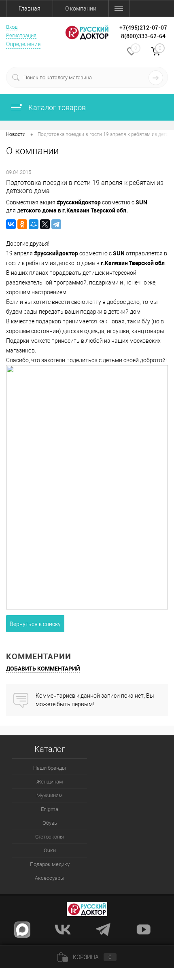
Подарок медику (50, 864)
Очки (50, 850)
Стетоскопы (49, 837)
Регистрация (21, 35)
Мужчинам (49, 795)
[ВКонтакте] (11, 224)
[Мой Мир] (33, 224)
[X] (45, 224)
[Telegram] (56, 224)
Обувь (49, 823)
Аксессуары (49, 878)
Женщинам (49, 782)
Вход (11, 27)
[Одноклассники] (22, 224)
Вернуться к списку (35, 624)
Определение (23, 44)
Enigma (49, 809)
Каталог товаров (56, 107)
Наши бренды (49, 768)
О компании (80, 8)
